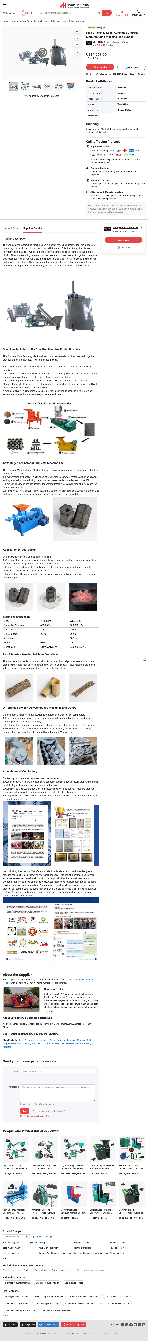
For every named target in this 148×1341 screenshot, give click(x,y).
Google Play (28, 1324)
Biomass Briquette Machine (17, 1282)
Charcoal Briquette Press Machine (114, 1303)
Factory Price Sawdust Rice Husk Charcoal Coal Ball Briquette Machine (44, 1168)
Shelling (41, 1242)
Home (5, 21)
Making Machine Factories (17, 1296)
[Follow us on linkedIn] (143, 1324)
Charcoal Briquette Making (46, 1303)
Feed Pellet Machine (29, 1040)
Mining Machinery (58, 21)
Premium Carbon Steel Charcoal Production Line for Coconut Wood (132, 1168)
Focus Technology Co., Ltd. (53, 1333)
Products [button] (29, 12)
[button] (4, 4)
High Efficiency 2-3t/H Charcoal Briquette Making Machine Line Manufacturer (15, 1168)
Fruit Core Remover (50, 1043)
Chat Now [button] (133, 67)
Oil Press (44, 1040)
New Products (116, 1247)
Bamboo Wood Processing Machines (54, 1253)
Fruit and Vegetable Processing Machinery (20, 1242)
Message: (14, 1086)
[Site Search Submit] (107, 13)
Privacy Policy (118, 1333)
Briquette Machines (77, 21)
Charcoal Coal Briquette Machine (20, 1310)
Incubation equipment (48, 1247)
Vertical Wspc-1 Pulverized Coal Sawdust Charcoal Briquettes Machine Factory (102, 1212)
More (5, 1315)
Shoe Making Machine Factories (120, 1296)
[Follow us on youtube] (135, 1324)
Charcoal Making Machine (16, 1303)
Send (25, 1111)
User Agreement (90, 1333)
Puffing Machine (117, 1253)
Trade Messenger (48, 1324)
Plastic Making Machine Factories (84, 1296)
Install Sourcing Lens (75, 1324)
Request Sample (137, 74)
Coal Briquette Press (74, 1282)
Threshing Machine (31, 1043)
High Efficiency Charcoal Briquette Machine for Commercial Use (14, 1212)
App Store (10, 1324)
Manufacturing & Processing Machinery (29, 21)
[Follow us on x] (126, 1324)
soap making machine (13, 1247)
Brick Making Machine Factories (49, 1296)
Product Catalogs (44, 1236)
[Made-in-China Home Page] (74, 5)
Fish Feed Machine (69, 1043)
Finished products (82, 1242)
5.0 (117, 231)
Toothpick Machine (76, 1040)
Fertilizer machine (11, 1253)
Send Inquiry (100, 67)
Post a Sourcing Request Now (35, 1116)
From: (16, 1071)
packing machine (117, 1242)
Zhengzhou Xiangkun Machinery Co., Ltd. (101, 41)
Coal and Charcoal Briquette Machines (91, 1253)
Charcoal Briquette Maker (47, 1282)
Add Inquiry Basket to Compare (43, 95)
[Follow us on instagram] (131, 1324)
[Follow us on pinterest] (139, 1324)
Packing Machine (57, 1040)
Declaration (104, 1333)
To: (17, 1079)
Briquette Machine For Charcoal (78, 1303)
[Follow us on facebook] (122, 1324)
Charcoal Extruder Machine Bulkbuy (57, 1310)
